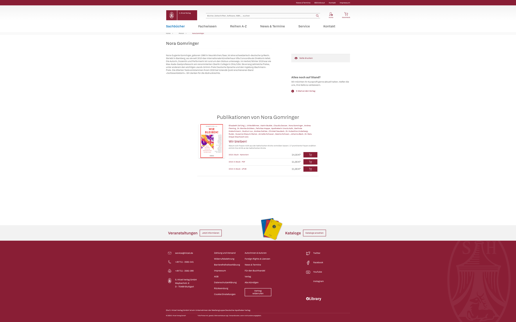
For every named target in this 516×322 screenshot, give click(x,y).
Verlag (248, 276)
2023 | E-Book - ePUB (237, 169)
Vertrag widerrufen (258, 292)
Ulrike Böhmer (253, 125)
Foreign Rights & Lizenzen (257, 258)
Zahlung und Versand (225, 253)
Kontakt (332, 2)
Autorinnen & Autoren (256, 253)
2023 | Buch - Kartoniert (239, 155)
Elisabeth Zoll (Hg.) (237, 125)
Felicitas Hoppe (263, 128)
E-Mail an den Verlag (305, 91)
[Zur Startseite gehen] (181, 15)
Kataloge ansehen (314, 233)
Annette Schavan (266, 134)
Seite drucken (306, 58)
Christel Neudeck (277, 131)
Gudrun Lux (247, 131)
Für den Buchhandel (255, 270)
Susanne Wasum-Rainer (246, 134)
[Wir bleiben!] (212, 141)
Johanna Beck (297, 134)
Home (168, 33)
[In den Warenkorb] (310, 154)
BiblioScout (319, 2)
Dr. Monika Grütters (246, 128)
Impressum (345, 2)
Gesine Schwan (282, 134)
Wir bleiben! (238, 141)
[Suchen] (317, 15)
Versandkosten (234, 315)
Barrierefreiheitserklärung (227, 264)
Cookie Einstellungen (225, 294)
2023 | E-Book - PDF (237, 162)
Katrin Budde (267, 125)
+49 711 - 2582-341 (184, 262)
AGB (216, 276)
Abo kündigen (252, 282)
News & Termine (303, 2)
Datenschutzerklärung (225, 282)
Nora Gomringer (198, 33)
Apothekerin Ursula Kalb (282, 128)
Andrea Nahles (261, 131)
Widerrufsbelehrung (224, 258)
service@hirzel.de (184, 253)
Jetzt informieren (210, 233)
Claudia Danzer (281, 125)
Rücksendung (221, 288)
